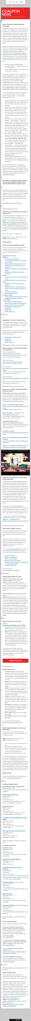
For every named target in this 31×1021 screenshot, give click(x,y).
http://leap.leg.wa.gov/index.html (10, 414)
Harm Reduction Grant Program (15, 579)
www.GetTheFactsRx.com (9, 174)
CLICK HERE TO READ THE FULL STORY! (12, 203)
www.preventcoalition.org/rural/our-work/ (12, 722)
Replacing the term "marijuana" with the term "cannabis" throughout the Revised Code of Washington (15, 265)
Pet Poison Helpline (7, 76)
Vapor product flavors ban (11, 293)
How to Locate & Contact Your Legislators (15, 305)
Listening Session (15, 905)
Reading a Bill (8, 310)
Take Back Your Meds (22, 160)
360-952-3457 (9, 1002)
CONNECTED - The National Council (11, 519)
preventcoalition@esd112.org (13, 998)
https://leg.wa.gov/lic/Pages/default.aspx (12, 422)
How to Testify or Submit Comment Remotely (15, 303)
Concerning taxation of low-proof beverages (15, 280)
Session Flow (8, 308)
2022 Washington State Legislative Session (14, 786)
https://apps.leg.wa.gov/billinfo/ (18, 393)
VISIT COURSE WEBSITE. (8, 937)
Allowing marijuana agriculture (12, 259)
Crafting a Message (9, 311)
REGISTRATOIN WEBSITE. (9, 961)
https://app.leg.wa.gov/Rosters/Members (12, 362)
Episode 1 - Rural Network (11, 557)
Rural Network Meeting (8, 882)
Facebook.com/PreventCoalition (16, 1004)
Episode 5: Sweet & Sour (10, 565)
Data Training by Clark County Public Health (14, 831)
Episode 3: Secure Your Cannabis (12, 560)
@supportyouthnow (11, 1006)
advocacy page (10, 334)
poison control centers (8, 58)
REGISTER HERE (17, 879)
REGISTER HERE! (7, 242)
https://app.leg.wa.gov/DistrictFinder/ (11, 353)
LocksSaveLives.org (9, 155)
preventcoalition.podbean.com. (14, 549)
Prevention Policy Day (8, 806)
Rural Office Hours (7, 847)
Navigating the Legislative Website (13, 306)
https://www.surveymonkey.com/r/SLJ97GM (14, 625)
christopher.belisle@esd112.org (14, 778)
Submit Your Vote (15, 661)
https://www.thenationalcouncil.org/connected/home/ (15, 521)
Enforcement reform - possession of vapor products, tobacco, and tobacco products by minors (15, 288)
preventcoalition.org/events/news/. (11, 570)
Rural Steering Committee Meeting (11, 859)
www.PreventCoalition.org (13, 999)
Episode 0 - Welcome (10, 555)
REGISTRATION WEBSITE (8, 945)
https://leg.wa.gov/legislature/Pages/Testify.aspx (14, 447)
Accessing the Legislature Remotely (13, 301)
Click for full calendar (8, 840)
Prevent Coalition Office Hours (10, 794)
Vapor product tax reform (11, 291)
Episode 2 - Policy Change (11, 558)
